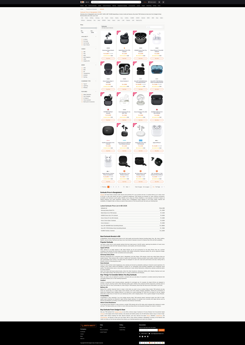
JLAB (123, 20)
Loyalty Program (103, 332)
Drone (159, 5)
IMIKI (153, 17)
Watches (114, 5)
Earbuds (102, 194)
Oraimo (111, 17)
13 (123, 187)
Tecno (86, 17)
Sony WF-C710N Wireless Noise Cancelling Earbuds (133, 228)
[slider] (81, 28)
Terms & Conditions (104, 329)
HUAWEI (132, 17)
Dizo (95, 20)
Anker (99, 20)
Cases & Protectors (107, 5)
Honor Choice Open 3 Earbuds (133, 220)
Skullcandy (89, 20)
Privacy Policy (122, 327)
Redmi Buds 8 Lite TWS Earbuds (133, 212)
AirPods (102, 313)
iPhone (148, 315)
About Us (82, 338)
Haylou (113, 20)
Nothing (91, 17)
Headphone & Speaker (122, 5)
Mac (86, 5)
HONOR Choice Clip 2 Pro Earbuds (133, 215)
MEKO (148, 17)
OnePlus (126, 17)
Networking (148, 5)
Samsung (97, 17)
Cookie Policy (122, 329)
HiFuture (83, 20)
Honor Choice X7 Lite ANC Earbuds (133, 218)
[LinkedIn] (148, 336)
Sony (122, 17)
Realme (116, 17)
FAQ (101, 327)
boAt (133, 20)
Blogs (81, 336)
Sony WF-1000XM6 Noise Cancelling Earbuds (133, 225)
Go (153, 187)
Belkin (161, 17)
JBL (102, 17)
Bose (157, 17)
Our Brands (82, 331)
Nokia (109, 20)
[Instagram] (142, 336)
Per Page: (157, 187)
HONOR (137, 17)
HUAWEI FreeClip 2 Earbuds (133, 230)
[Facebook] (140, 336)
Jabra (118, 20)
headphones (159, 315)
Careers (82, 333)
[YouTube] (145, 336)
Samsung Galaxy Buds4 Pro (133, 210)
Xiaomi (106, 17)
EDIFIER (104, 20)
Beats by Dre (139, 20)
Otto (82, 17)
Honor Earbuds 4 (133, 223)
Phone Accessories (92, 5)
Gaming (154, 5)
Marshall (143, 17)
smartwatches (103, 317)
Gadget (143, 5)
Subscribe (161, 330)
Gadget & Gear (118, 312)
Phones (81, 5)
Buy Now (108, 58)
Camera (138, 5)
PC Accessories (132, 5)
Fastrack (128, 20)
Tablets (99, 5)
